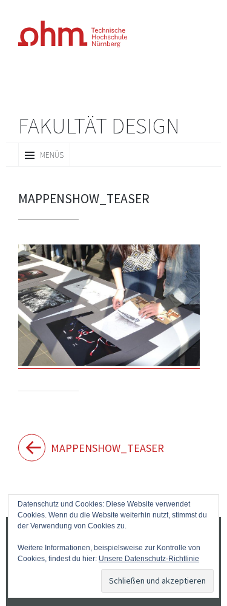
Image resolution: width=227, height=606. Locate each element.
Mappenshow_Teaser (82, 447)
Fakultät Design (99, 125)
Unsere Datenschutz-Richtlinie (106, 558)
